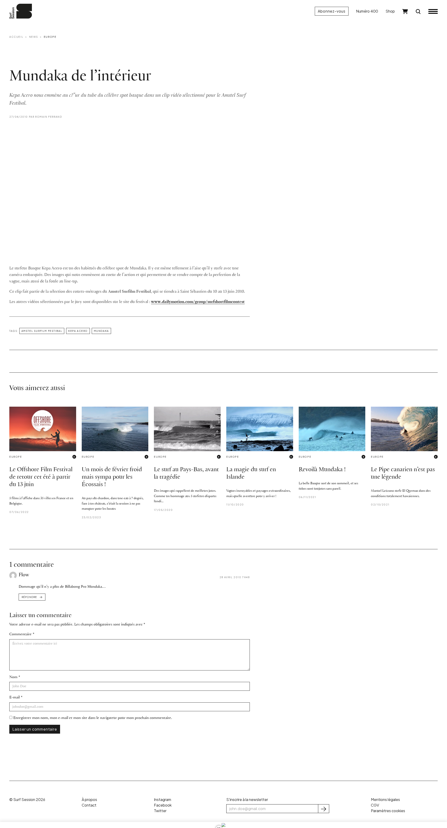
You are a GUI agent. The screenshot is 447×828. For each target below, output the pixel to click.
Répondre (29, 596)
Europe (50, 36)
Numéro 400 (367, 11)
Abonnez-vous (331, 11)
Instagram (162, 799)
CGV (375, 805)
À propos (89, 799)
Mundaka (101, 330)
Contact (89, 805)
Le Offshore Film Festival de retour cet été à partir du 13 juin (40, 477)
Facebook (163, 805)
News (33, 36)
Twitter (160, 810)
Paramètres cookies (388, 810)
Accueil (16, 36)
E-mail (14, 697)
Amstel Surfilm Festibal (41, 330)
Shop (390, 11)
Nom (13, 677)
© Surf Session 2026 (27, 799)
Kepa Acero (78, 330)
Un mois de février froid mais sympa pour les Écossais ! (112, 477)
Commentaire (20, 634)
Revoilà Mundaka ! (322, 470)
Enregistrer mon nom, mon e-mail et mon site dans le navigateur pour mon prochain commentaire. (92, 718)
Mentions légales (385, 799)
